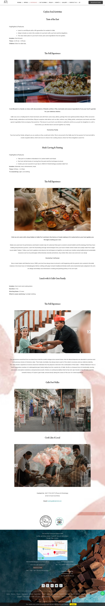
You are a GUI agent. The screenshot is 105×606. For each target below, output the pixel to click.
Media (88, 594)
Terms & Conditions (67, 596)
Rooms (19, 2)
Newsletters (57, 596)
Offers (26, 2)
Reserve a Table (37, 567)
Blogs (83, 594)
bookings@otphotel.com (54, 501)
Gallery (64, 2)
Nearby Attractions (47, 596)
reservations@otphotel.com (37, 564)
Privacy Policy (95, 594)
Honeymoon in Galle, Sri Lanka (32, 596)
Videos (67, 594)
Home (8, 594)
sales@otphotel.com (67, 573)
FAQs (75, 596)
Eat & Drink (43, 2)
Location (19, 596)
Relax (51, 2)
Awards (78, 594)
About (72, 594)
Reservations (96, 2)
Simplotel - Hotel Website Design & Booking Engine (55, 601)
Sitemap (39, 601)
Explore (62, 594)
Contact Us (73, 2)
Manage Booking (83, 596)
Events (57, 2)
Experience (33, 2)
